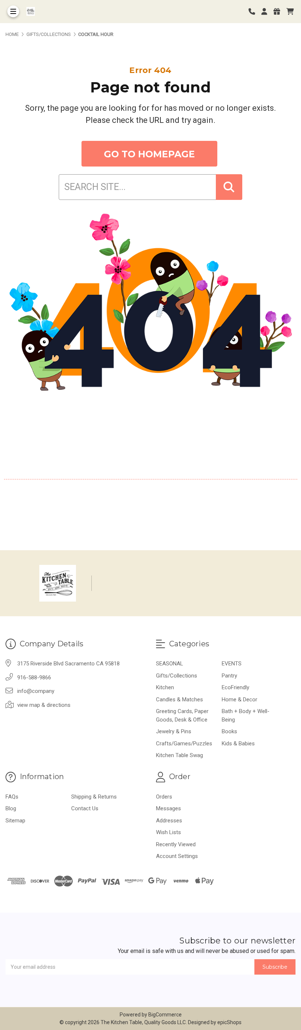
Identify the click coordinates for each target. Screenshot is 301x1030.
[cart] (290, 12)
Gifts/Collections (176, 675)
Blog (11, 808)
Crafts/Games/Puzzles (184, 743)
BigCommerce (165, 1015)
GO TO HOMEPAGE (149, 154)
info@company (35, 691)
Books (229, 731)
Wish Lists (168, 832)
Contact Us (84, 808)
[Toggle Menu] (13, 11)
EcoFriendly (235, 687)
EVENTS (232, 663)
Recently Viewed (176, 844)
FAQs (12, 796)
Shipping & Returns (94, 796)
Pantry (229, 675)
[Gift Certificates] (279, 12)
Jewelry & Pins (173, 731)
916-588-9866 (34, 677)
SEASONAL (169, 663)
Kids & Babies (238, 743)
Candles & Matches (179, 699)
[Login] (266, 12)
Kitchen (165, 687)
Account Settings (177, 856)
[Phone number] (254, 12)
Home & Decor (239, 699)
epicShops (229, 1022)
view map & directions (43, 705)
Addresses (169, 820)
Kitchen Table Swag (179, 755)
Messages (168, 808)
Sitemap (15, 820)
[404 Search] (229, 187)
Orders (164, 796)
